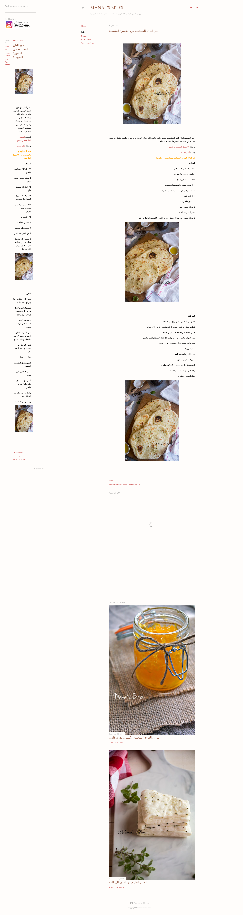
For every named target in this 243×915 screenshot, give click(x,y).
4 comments (119, 887)
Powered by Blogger (141, 903)
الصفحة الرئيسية (96, 14)
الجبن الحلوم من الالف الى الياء (128, 882)
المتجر (128, 14)
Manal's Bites (106, 7)
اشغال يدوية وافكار (118, 14)
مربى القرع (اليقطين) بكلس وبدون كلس (134, 737)
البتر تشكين (185, 152)
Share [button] (83, 26)
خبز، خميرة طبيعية (88, 43)
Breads (84, 36)
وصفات (106, 14)
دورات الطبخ (136, 14)
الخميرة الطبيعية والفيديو (179, 146)
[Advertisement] (152, 577)
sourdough (86, 39)
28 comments (120, 742)
